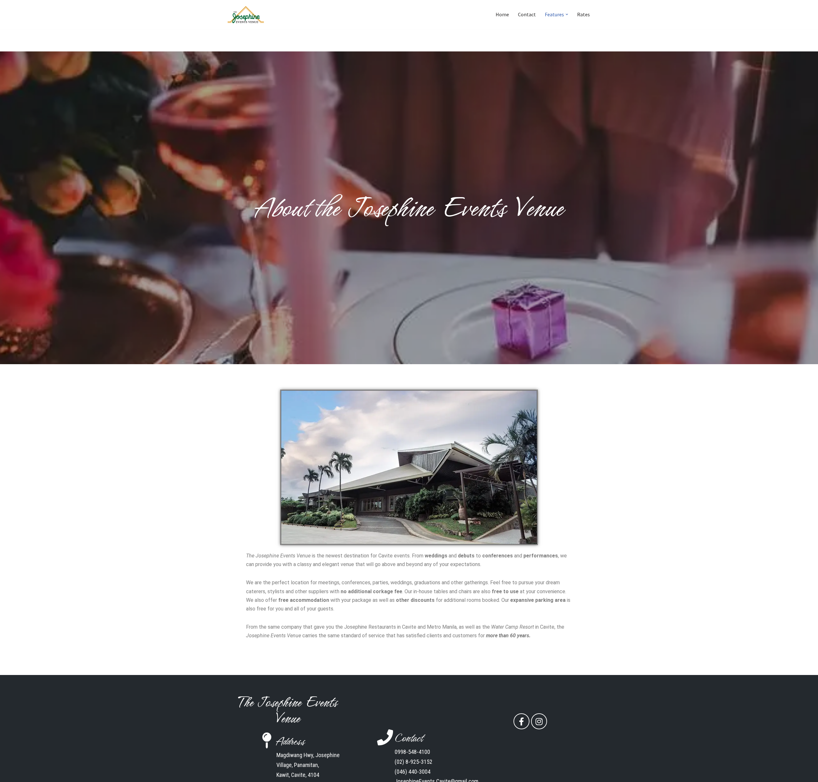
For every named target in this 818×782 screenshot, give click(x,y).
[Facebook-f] (521, 721)
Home (502, 14)
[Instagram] (539, 721)
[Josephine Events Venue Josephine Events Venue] (246, 14)
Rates (583, 14)
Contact (527, 14)
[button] (567, 14)
